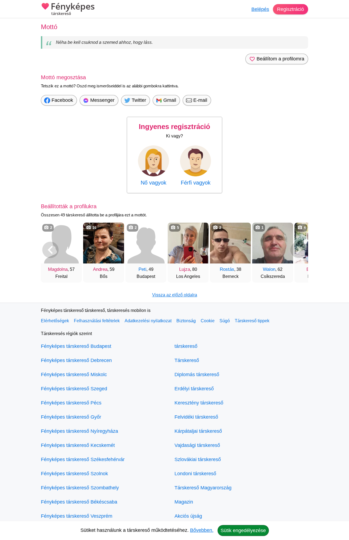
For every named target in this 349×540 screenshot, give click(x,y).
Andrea (100, 269)
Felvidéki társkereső (196, 417)
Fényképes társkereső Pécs (71, 403)
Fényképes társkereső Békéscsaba (79, 502)
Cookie (208, 320)
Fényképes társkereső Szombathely (80, 487)
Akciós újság (188, 516)
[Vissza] (50, 250)
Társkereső (186, 360)
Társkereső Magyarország (202, 487)
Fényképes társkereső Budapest (76, 346)
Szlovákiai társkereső (197, 459)
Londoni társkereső (195, 473)
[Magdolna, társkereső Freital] (61, 243)
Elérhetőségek (55, 320)
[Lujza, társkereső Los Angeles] (188, 243)
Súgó (224, 320)
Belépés (260, 9)
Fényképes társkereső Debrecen (76, 360)
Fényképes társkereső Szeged (74, 388)
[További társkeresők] (298, 250)
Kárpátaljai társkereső (198, 431)
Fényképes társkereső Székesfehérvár (83, 459)
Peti (142, 269)
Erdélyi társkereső (194, 388)
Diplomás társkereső (196, 374)
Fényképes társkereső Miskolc (74, 374)
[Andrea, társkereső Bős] (103, 243)
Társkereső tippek (252, 320)
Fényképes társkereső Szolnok (74, 473)
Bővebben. (201, 530)
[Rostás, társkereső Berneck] (230, 243)
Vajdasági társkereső (197, 445)
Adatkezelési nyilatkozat (148, 320)
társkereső (185, 346)
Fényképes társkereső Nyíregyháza (79, 431)
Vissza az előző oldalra (174, 295)
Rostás (227, 269)
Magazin (183, 502)
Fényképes (73, 9)
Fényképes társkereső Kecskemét (78, 445)
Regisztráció (290, 9)
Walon (269, 269)
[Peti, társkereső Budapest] (145, 243)
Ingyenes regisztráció (174, 126)
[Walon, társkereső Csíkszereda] (272, 243)
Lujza (184, 269)
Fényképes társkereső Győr (71, 417)
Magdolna (58, 269)
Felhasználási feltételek (97, 320)
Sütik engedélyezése (243, 530)
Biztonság (186, 320)
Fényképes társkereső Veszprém (76, 516)
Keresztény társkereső (198, 403)
